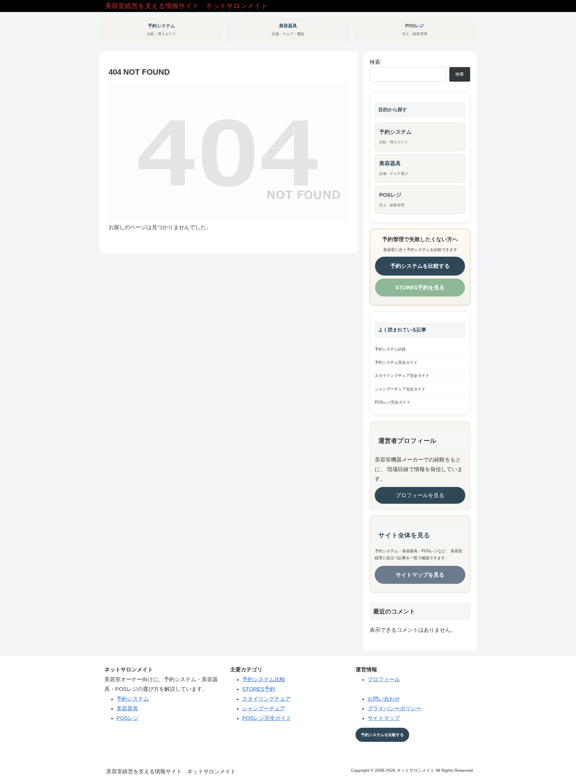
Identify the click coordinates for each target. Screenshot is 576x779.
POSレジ (127, 718)
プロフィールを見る (420, 495)
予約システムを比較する (420, 266)
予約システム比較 (390, 349)
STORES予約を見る (420, 288)
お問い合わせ (384, 699)
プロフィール (384, 679)
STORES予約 (258, 689)
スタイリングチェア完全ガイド (402, 375)
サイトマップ (384, 718)
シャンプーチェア (263, 709)
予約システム (132, 699)
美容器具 (127, 709)
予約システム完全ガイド (396, 362)
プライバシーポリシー (395, 709)
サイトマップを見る (420, 575)
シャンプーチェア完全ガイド (400, 389)
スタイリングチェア (266, 699)
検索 (375, 62)
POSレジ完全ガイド (392, 402)
